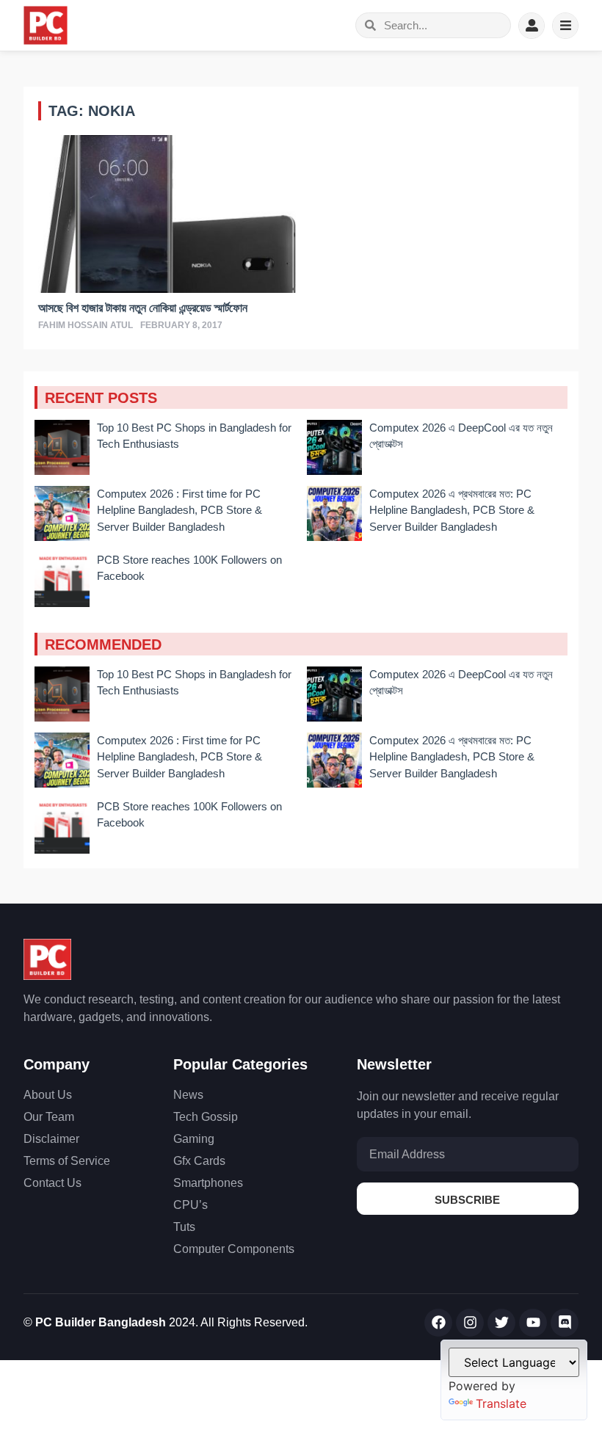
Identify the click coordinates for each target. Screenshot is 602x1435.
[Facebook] (438, 1323)
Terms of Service (66, 1161)
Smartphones (208, 1183)
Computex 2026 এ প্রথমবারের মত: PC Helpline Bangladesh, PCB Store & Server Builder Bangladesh (451, 510)
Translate (501, 1403)
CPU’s (190, 1205)
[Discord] (565, 1323)
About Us (47, 1095)
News (188, 1095)
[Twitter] (501, 1323)
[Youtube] (533, 1323)
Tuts (184, 1227)
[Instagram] (470, 1323)
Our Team (48, 1117)
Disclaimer (51, 1139)
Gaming (193, 1139)
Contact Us (52, 1183)
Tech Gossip (205, 1117)
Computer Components (233, 1249)
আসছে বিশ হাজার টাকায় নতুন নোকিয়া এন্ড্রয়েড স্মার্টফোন (142, 308)
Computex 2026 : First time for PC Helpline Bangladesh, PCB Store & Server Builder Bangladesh (179, 510)
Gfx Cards (199, 1161)
